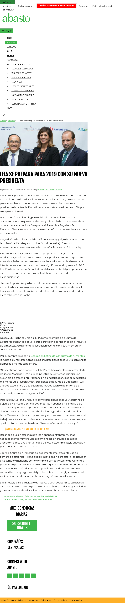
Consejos (11, 46)
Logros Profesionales (22, 86)
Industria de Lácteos (21, 73)
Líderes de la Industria (22, 90)
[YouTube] (27, 576)
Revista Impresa (25, 6)
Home (3, 121)
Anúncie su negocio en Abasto (56, 5)
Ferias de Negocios (20, 99)
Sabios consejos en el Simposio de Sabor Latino (26, 428)
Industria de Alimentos (18, 64)
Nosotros (6, 6)
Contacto (83, 6)
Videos (10, 108)
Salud (10, 51)
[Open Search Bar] (3, 115)
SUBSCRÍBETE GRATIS (22, 525)
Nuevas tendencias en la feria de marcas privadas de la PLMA (29, 496)
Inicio (9, 38)
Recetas (10, 55)
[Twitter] (9, 576)
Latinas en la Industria (22, 95)
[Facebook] (33, 576)
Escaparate (16, 82)
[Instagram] (21, 576)
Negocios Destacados (22, 68)
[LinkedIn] (15, 576)
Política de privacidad (102, 6)
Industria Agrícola (21, 77)
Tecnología (12, 60)
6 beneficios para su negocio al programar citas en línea (27, 499)
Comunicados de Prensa (23, 103)
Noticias (11, 42)
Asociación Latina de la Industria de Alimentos (58, 355)
